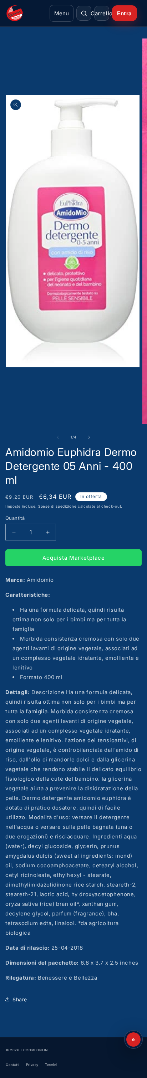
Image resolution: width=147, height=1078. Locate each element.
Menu (61, 13)
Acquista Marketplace (73, 557)
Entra (124, 13)
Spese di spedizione (57, 506)
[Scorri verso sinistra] (58, 437)
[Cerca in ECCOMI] (83, 13)
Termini (51, 1065)
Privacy (32, 1065)
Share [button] (19, 999)
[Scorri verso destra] (89, 437)
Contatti (13, 1065)
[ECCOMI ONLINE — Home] (25, 13)
